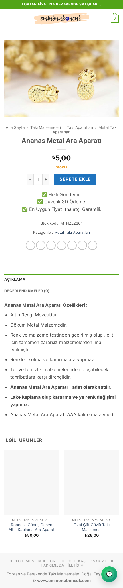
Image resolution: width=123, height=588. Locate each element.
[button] (7, 18)
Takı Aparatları (80, 127)
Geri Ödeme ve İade (27, 561)
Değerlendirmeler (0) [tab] (26, 291)
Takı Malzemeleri (45, 127)
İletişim (76, 565)
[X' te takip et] (61, 245)
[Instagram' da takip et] (40, 245)
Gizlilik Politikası (68, 561)
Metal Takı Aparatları (72, 232)
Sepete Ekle (75, 179)
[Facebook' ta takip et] (30, 245)
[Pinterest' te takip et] (92, 245)
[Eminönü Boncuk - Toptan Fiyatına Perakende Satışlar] (61, 18)
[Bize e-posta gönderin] (72, 245)
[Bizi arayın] (82, 245)
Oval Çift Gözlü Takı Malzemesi (92, 527)
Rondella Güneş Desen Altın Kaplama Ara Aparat (32, 527)
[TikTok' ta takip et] (51, 245)
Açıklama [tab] (14, 279)
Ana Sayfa (15, 127)
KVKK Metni (101, 561)
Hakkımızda (52, 565)
